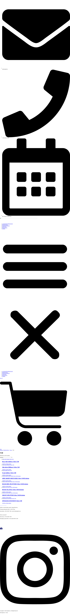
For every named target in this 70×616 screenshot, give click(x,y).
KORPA (3, 228)
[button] (35, 300)
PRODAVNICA (5, 224)
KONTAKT (4, 226)
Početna (1, 450)
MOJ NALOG (4, 227)
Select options (8, 463)
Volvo (11, 450)
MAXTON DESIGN (6, 225)
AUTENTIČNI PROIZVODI (7, 223)
